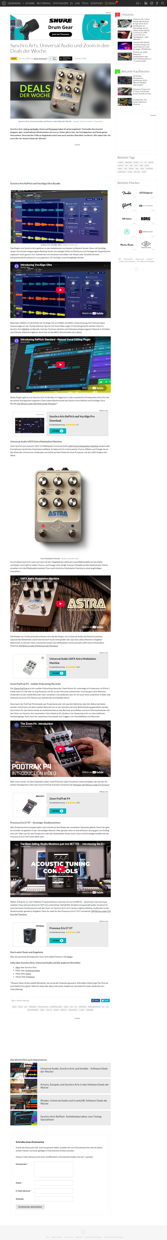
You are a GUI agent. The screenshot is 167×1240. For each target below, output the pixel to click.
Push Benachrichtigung (145, 261)
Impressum (140, 259)
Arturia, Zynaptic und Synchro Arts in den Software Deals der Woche (74, 1086)
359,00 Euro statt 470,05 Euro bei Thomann (38, 646)
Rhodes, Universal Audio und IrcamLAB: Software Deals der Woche (73, 1102)
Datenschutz (128, 259)
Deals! (70, 956)
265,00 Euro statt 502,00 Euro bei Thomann (36, 403)
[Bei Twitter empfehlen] (105, 1000)
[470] (127, 205)
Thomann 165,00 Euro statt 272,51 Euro (91, 784)
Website (20, 1199)
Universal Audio (30, 129)
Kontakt (150, 259)
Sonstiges (96, 3)
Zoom (28, 973)
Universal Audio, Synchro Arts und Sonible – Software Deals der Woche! (74, 1070)
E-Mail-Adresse (23, 1191)
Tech (85, 3)
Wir (119, 259)
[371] (127, 231)
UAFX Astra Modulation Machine (83, 446)
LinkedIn (145, 3)
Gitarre (30, 3)
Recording (44, 3)
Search (163, 3)
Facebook (157, 3)
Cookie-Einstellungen (127, 261)
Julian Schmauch (40, 58)
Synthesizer (60, 3)
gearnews (14, 3)
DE (138, 3)
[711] (127, 192)
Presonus (53, 129)
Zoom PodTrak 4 (21, 688)
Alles (18, 967)
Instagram (151, 3)
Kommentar (22, 1164)
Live (77, 3)
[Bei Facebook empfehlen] (95, 1000)
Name (19, 1182)
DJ (71, 3)
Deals (112, 3)
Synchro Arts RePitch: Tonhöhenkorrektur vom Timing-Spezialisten (71, 1118)
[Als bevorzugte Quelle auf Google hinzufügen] (65, 58)
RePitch (25, 329)
